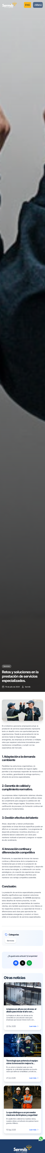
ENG (27, 4)
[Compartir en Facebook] (15, 963)
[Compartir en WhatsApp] (29, 963)
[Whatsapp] (41, 1138)
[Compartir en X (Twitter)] (22, 963)
